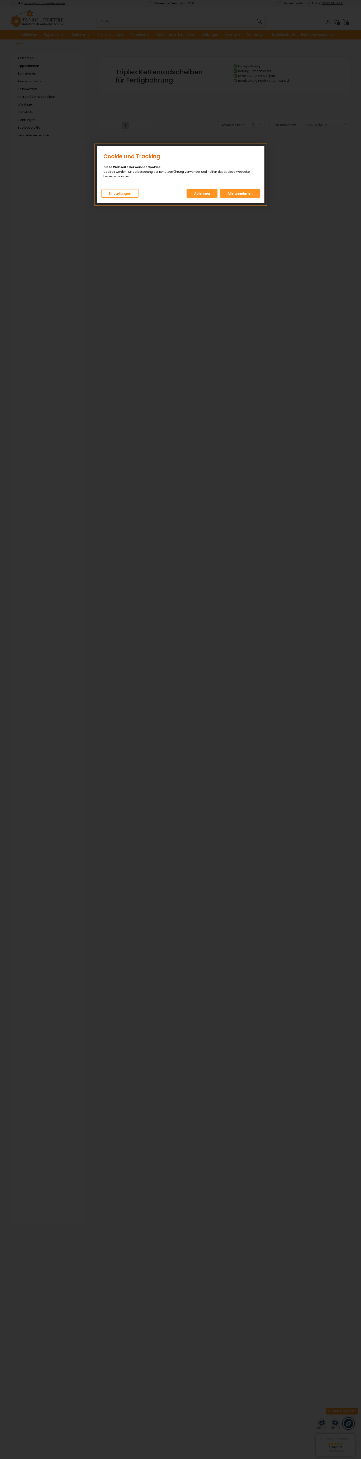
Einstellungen (120, 193)
